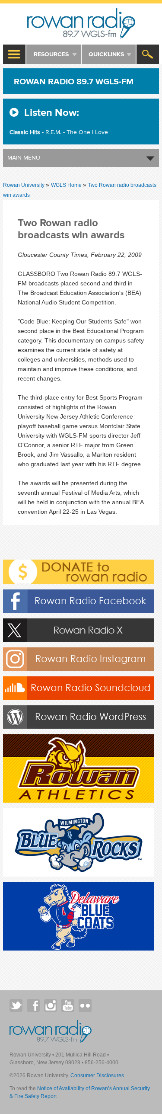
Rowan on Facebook (33, 1005)
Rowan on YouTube (67, 1005)
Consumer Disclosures (97, 1075)
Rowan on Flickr (85, 1005)
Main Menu (23, 157)
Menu (14, 54)
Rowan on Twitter (16, 1005)
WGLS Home (67, 185)
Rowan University (81, 23)
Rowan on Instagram (50, 1005)
